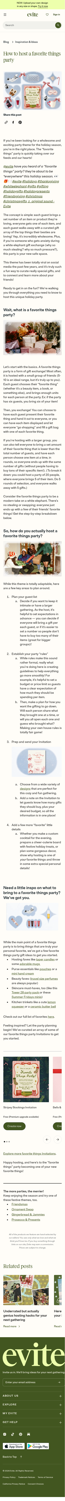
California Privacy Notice (14, 1484)
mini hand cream (23, 973)
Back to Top (10, 1457)
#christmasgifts (15, 201)
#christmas (34, 196)
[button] (47, 1140)
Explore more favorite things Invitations (29, 1153)
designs (25, 788)
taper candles (45, 959)
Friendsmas (20, 1204)
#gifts (31, 186)
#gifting (42, 186)
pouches (45, 969)
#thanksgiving (48, 181)
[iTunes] (14, 1446)
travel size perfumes (44, 979)
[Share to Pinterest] (20, 122)
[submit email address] (59, 1382)
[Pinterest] (21, 1434)
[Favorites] (47, 15)
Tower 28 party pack (26, 992)
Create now (14, 1126)
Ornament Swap (23, 1209)
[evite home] (34, 1354)
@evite (8, 166)
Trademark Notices (26, 1477)
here (51, 1017)
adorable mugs (30, 964)
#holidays (29, 181)
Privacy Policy (9, 1477)
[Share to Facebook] (13, 122)
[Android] (38, 1446)
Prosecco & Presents (26, 1220)
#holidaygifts (13, 191)
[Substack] (29, 1434)
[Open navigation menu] (5, 14)
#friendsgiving (14, 196)
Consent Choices (36, 1484)
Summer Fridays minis (27, 997)
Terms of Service (45, 1477)
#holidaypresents (37, 191)
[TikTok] (13, 1434)
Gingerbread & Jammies (28, 1214)
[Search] (58, 25)
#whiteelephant (15, 186)
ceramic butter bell (43, 1006)
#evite (17, 181)
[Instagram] (5, 1434)
